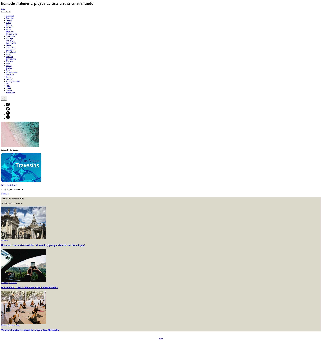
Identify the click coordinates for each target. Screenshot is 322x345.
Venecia (9, 79)
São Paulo (10, 75)
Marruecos (10, 32)
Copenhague (11, 52)
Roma (8, 77)
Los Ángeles (11, 43)
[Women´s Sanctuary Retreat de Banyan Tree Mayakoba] (23, 323)
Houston (9, 61)
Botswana (10, 27)
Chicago (9, 38)
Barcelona (10, 18)
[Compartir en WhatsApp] (8, 114)
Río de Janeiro (11, 72)
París (8, 70)
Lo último (13, 283)
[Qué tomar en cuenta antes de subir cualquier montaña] (23, 281)
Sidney (9, 86)
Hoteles (4, 325)
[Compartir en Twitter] (8, 110)
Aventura (4, 283)
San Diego (10, 50)
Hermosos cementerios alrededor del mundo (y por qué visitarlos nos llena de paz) (43, 245)
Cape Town (10, 36)
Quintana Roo (13, 325)
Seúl (8, 84)
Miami (8, 45)
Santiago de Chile (13, 81)
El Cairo (9, 57)
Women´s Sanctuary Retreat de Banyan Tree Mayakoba (30, 330)
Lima (8, 63)
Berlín (8, 23)
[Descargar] (21, 181)
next (161, 339)
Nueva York (11, 47)
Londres (9, 68)
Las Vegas (10, 41)
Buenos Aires (11, 34)
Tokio (8, 88)
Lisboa (8, 66)
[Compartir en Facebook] (8, 106)
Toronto (9, 90)
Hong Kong (11, 59)
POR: (3, 9)
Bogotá (9, 25)
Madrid (9, 20)
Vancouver (10, 93)
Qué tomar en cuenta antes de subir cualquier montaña (29, 287)
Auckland (10, 16)
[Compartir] (4, 98)
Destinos (4, 240)
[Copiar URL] (8, 118)
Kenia (8, 29)
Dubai (8, 54)
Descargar (5, 193)
